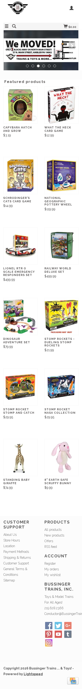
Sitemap (9, 580)
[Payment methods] (73, 680)
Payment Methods (16, 552)
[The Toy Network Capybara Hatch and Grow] (20, 105)
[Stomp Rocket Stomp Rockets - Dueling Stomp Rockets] (62, 316)
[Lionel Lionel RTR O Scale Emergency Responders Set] (20, 246)
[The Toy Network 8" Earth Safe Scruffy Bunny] (62, 457)
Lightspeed (33, 674)
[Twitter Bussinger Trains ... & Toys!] (58, 625)
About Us (10, 534)
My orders (51, 569)
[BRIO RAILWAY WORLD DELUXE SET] (62, 246)
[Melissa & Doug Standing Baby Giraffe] (20, 457)
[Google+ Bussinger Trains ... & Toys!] (68, 625)
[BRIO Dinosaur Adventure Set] (20, 316)
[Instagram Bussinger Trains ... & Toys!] (48, 642)
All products (53, 529)
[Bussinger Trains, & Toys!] (22, 11)
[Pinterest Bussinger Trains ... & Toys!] (48, 634)
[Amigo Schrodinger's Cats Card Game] (20, 175)
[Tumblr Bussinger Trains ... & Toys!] (68, 634)
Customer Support (16, 563)
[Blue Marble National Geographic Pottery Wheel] (62, 175)
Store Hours (11, 540)
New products (54, 535)
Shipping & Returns (17, 557)
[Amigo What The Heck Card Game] (62, 105)
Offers (48, 541)
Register (50, 563)
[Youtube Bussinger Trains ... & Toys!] (58, 634)
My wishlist (52, 575)
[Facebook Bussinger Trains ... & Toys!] (48, 625)
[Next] (72, 45)
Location (9, 546)
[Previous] (10, 45)
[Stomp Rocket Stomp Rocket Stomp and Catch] (20, 386)
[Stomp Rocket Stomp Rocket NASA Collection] (62, 386)
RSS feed (50, 547)
